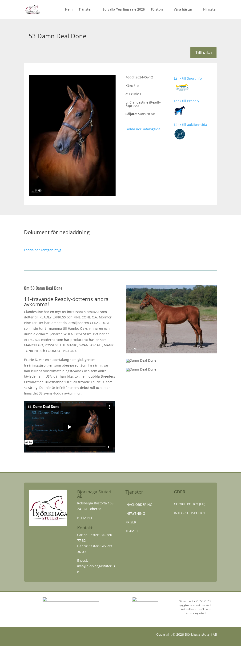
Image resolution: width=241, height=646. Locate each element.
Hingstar (210, 10)
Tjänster (85, 10)
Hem (68, 10)
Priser (130, 522)
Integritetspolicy (189, 513)
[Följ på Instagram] (37, 635)
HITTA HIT (84, 517)
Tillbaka (203, 52)
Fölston (157, 10)
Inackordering (138, 504)
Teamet (131, 531)
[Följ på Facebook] (28, 635)
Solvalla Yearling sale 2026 (124, 10)
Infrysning (135, 513)
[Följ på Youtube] (46, 635)
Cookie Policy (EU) (189, 504)
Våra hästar (183, 10)
